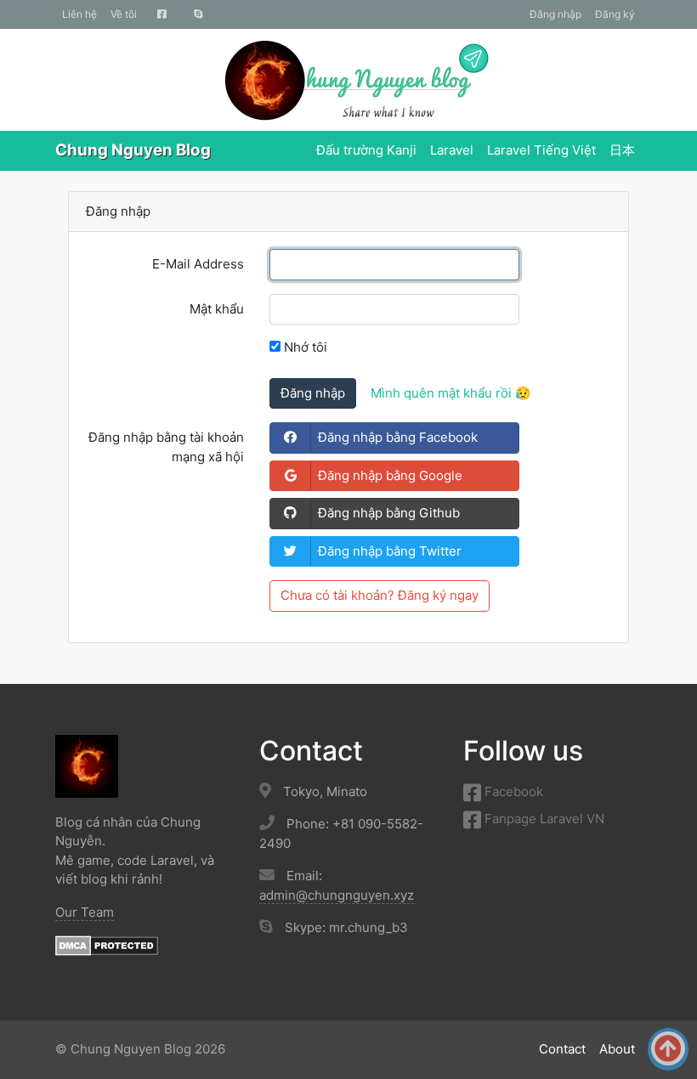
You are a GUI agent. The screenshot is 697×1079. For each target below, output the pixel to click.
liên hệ (79, 14)
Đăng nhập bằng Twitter (390, 551)
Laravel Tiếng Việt (541, 150)
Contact (562, 1049)
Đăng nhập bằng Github (389, 513)
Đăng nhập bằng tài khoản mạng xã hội (166, 447)
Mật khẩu (217, 309)
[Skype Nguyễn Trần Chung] (198, 14)
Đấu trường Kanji (366, 150)
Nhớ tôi (303, 347)
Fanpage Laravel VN (542, 819)
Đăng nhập (555, 14)
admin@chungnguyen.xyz (336, 895)
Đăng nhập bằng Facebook (398, 437)
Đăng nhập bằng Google (390, 475)
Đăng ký (615, 14)
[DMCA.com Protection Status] (106, 944)
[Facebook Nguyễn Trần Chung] (162, 14)
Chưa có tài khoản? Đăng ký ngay (379, 595)
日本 (622, 150)
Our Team (84, 912)
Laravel (451, 150)
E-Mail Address (198, 264)
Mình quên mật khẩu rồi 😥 (451, 393)
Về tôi (123, 14)
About (617, 1049)
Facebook (512, 791)
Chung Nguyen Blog (133, 150)
